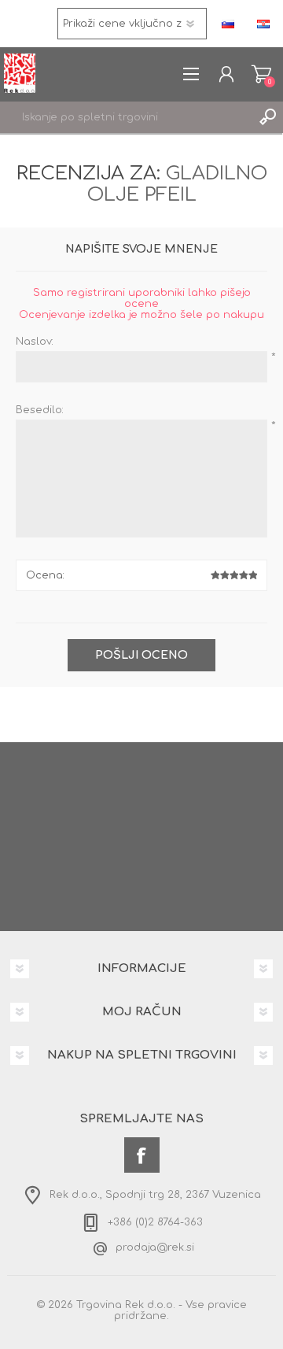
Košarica (261, 74)
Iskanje (267, 117)
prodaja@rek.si (155, 1247)
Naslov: (34, 341)
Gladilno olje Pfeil (177, 184)
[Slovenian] (228, 23)
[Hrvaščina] (263, 23)
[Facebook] (142, 1155)
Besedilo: (40, 410)
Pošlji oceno (141, 655)
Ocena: (45, 575)
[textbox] (126, 117)
